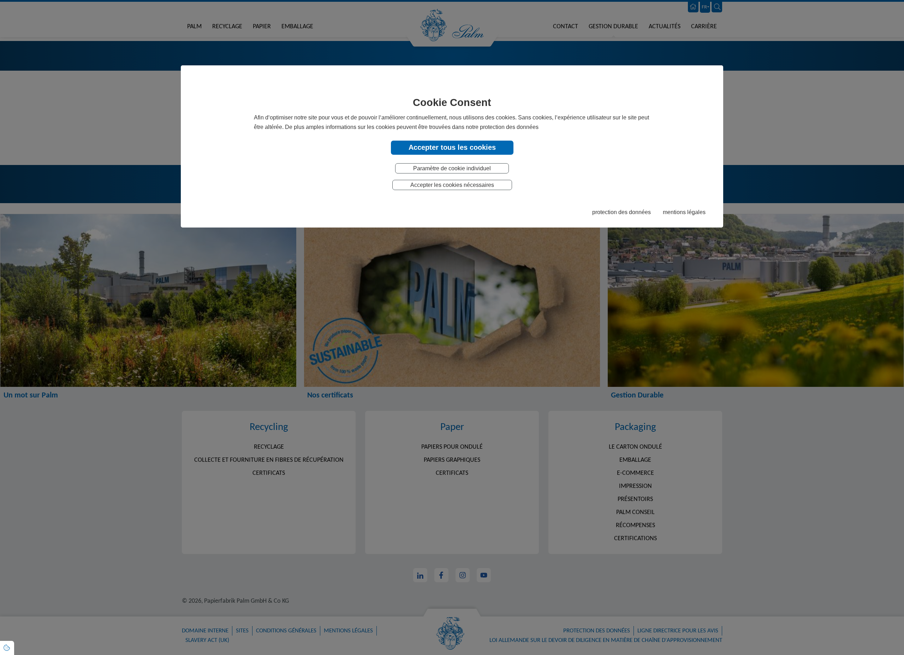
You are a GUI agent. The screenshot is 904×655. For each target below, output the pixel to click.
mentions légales (684, 212)
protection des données (621, 212)
